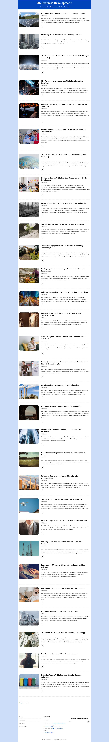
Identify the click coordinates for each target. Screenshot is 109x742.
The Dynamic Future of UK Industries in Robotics (61, 499)
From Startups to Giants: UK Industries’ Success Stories (64, 520)
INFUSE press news (57, 728)
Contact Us (22, 720)
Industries (44, 15)
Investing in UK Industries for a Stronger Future (61, 35)
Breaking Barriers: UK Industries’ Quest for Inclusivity (64, 203)
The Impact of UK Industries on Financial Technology (63, 633)
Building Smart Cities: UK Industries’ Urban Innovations (64, 292)
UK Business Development (54, 3)
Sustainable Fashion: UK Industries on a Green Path (62, 224)
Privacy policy (23, 726)
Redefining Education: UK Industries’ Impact (59, 654)
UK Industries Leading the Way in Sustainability (61, 406)
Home (21, 717)
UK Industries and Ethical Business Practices (59, 611)
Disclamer (22, 723)
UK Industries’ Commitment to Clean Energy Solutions (63, 13)
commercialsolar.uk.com (59, 723)
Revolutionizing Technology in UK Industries (60, 385)
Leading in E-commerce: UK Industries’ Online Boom (62, 588)
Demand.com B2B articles (50, 726)
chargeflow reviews (49, 732)
